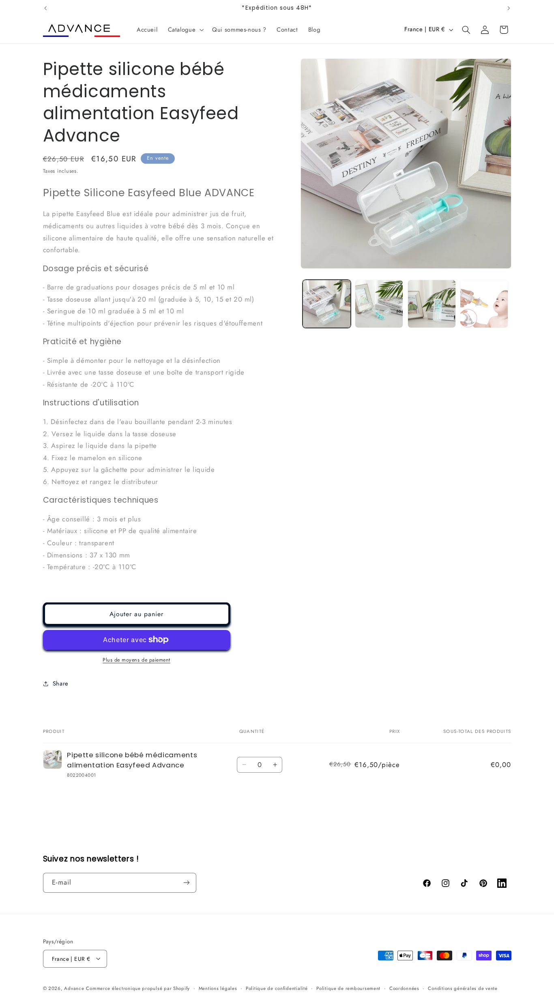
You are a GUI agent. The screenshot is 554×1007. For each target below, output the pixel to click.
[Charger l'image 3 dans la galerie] (432, 304)
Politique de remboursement (348, 988)
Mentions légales (218, 988)
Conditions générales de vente (462, 988)
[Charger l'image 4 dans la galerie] (484, 304)
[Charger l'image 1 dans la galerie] (327, 304)
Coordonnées (404, 988)
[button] (185, 30)
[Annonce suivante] (508, 8)
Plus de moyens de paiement (136, 660)
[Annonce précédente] (45, 8)
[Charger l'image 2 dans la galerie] (379, 304)
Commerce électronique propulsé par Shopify (138, 988)
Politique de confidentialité (277, 988)
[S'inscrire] (186, 882)
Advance (74, 988)
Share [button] (61, 683)
